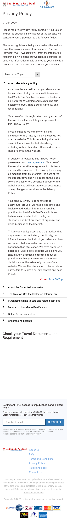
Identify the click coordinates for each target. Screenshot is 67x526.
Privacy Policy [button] (35, 434)
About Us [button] (34, 450)
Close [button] (43, 279)
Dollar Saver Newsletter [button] (21, 314)
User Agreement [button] (35, 162)
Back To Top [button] (56, 279)
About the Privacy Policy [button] (22, 83)
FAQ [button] (31, 454)
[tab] (33, 287)
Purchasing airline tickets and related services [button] (34, 300)
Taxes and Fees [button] (38, 467)
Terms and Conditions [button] (41, 459)
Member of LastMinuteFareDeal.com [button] (28, 307)
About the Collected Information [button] (26, 287)
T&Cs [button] (23, 434)
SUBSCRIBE (55, 422)
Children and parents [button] (20, 320)
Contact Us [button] (35, 472)
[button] (19, 4)
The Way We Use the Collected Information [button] (32, 294)
